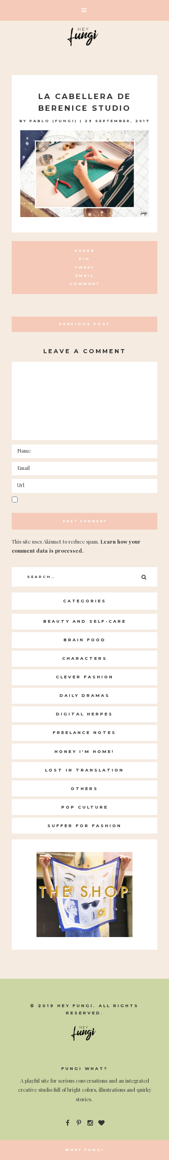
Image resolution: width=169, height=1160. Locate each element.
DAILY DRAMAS (84, 695)
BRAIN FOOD (85, 639)
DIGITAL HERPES (84, 713)
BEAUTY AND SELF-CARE (84, 621)
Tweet (85, 267)
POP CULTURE (84, 807)
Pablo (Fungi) (53, 121)
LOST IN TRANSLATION (84, 769)
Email (84, 276)
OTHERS (84, 788)
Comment (84, 284)
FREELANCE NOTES (84, 732)
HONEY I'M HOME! (84, 751)
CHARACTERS (84, 658)
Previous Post (84, 324)
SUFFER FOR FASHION (84, 825)
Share (84, 251)
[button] (84, 10)
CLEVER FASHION (85, 676)
